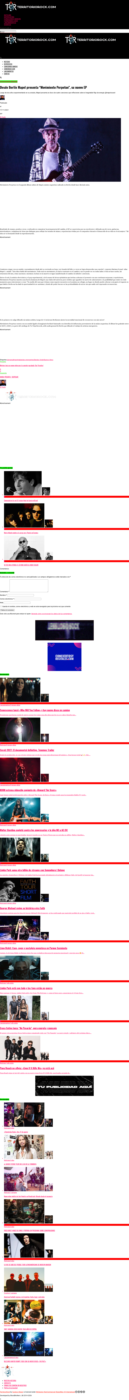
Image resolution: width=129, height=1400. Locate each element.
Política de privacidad (11, 1388)
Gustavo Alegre (17, 1392)
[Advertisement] (60, 252)
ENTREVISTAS (9, 17)
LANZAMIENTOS (10, 23)
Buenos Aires (48, 360)
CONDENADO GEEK (11, 21)
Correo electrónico (7, 599)
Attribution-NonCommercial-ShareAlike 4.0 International (55, 1392)
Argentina (16, 360)
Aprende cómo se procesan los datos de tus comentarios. (51, 614)
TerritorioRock (5, 1392)
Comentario (4, 592)
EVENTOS (7, 25)
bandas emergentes (27, 360)
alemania (10, 360)
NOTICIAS (7, 15)
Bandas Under (39, 360)
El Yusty (3, 117)
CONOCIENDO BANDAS (12, 19)
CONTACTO (7, 1383)
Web (1, 603)
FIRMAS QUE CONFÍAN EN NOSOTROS (15, 1385)
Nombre (3, 595)
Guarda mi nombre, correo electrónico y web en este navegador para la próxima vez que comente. (36, 606)
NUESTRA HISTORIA (10, 1380)
